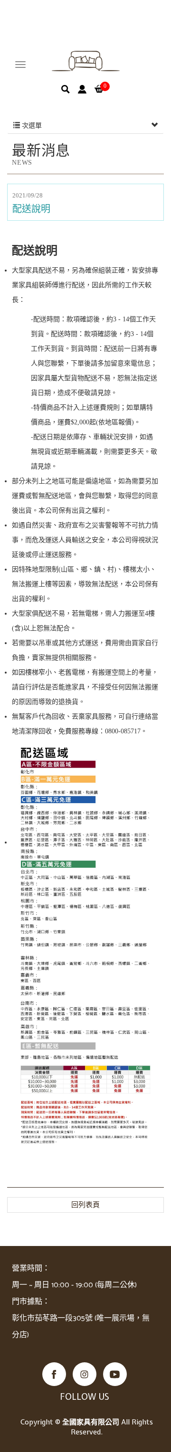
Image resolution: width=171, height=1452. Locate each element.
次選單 (31, 125)
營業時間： (31, 1268)
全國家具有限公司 (85, 61)
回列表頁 (85, 1204)
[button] (65, 89)
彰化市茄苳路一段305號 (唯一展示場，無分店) (81, 1326)
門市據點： (31, 1301)
